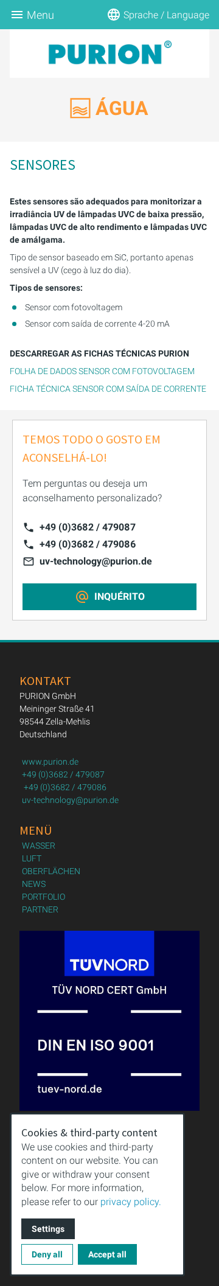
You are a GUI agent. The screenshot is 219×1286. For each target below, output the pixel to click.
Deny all (47, 1254)
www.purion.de (50, 761)
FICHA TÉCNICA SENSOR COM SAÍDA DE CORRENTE (108, 389)
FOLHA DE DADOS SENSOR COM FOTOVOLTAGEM (102, 371)
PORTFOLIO (43, 897)
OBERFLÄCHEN (51, 871)
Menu (40, 15)
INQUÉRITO (119, 596)
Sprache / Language (166, 15)
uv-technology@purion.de (96, 561)
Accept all (107, 1254)
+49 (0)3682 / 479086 (88, 544)
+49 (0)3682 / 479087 (88, 527)
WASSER (38, 845)
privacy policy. (130, 1202)
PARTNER (40, 909)
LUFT (31, 858)
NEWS (34, 884)
